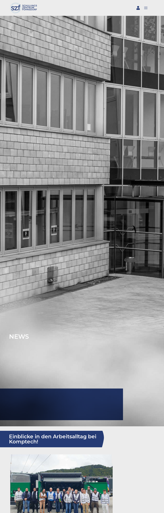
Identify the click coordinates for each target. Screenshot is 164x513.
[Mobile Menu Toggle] (145, 8)
